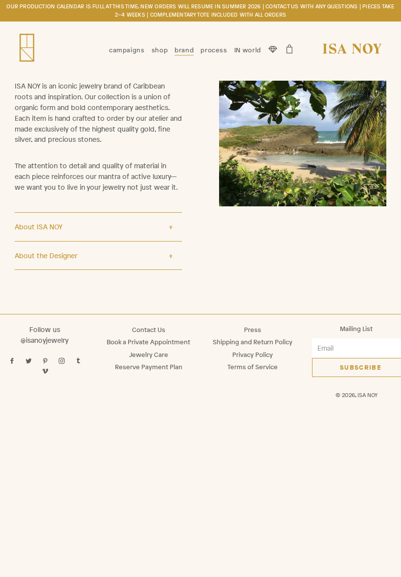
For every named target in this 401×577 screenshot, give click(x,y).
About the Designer (46, 255)
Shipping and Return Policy (252, 342)
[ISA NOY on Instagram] (63, 361)
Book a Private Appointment (148, 342)
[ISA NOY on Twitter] (29, 361)
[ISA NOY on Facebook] (13, 361)
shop (160, 49)
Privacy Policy (252, 355)
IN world (247, 49)
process (213, 49)
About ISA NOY (39, 226)
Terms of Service (252, 367)
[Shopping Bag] (290, 46)
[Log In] (273, 46)
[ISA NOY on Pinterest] (46, 361)
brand (184, 49)
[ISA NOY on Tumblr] (79, 361)
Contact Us (148, 330)
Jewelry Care (148, 355)
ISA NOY (367, 395)
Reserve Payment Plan (148, 367)
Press (252, 330)
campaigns (127, 49)
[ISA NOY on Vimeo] (46, 371)
